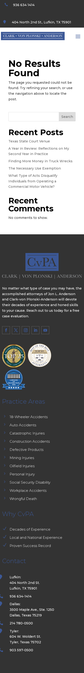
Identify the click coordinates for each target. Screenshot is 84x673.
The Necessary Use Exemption (34, 168)
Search (67, 117)
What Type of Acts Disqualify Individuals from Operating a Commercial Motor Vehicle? (32, 181)
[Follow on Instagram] (26, 330)
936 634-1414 (21, 596)
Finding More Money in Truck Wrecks (40, 161)
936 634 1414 (24, 5)
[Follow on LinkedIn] (35, 330)
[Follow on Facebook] (6, 330)
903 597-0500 (21, 650)
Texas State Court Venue (29, 141)
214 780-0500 (21, 623)
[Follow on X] (16, 330)
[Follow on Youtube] (45, 330)
